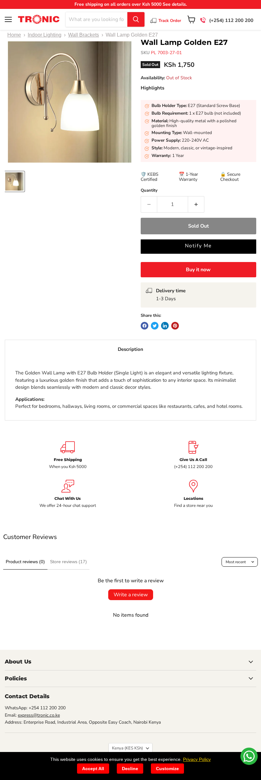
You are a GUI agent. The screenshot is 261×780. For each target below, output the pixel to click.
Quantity (149, 190)
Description (130, 349)
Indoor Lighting (44, 35)
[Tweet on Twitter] (155, 326)
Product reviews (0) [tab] (25, 561)
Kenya (127, 748)
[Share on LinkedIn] (165, 326)
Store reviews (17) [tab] (68, 561)
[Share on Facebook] (144, 326)
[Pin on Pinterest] (175, 326)
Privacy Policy (197, 759)
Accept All (93, 768)
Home (14, 35)
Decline (130, 768)
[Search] (136, 19)
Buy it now (198, 269)
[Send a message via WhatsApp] (249, 756)
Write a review (131, 594)
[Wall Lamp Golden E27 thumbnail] (14, 181)
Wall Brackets (83, 35)
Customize (167, 768)
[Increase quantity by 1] (196, 204)
